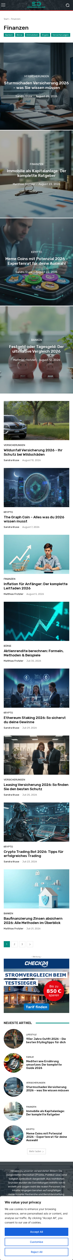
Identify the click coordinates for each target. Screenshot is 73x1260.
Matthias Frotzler (13, 594)
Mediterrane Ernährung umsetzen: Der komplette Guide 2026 (44, 1065)
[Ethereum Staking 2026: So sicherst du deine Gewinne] (36, 688)
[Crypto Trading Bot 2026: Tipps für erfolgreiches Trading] (36, 822)
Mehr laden (35, 1151)
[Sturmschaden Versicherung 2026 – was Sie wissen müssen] (36, 86)
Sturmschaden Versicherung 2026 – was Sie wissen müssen (47, 1088)
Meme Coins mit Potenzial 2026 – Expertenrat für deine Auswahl (46, 1137)
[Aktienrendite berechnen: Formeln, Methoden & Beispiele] (36, 621)
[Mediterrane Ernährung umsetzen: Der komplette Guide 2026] (13, 1063)
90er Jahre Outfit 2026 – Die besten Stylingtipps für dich (46, 1040)
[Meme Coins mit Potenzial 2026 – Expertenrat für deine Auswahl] (36, 262)
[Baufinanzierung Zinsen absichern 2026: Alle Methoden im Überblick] (36, 888)
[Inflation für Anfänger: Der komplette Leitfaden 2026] (36, 554)
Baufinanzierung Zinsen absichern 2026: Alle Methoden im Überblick (33, 920)
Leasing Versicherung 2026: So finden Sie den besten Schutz (36, 787)
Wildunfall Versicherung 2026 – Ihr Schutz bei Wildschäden (33, 452)
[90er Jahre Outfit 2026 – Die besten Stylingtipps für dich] (13, 1039)
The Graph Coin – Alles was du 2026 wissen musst (34, 519)
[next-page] (30, 944)
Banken (9, 34)
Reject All (36, 1251)
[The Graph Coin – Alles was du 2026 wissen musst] (36, 487)
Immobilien (32, 34)
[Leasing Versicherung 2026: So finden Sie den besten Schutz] (36, 755)
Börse (19, 34)
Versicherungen (61, 34)
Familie (30, 1057)
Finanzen (36, 164)
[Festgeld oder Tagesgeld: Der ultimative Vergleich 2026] (36, 350)
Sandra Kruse (11, 460)
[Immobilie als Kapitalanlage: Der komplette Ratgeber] (36, 174)
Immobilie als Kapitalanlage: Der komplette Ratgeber (45, 1112)
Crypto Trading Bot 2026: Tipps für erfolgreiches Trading (33, 854)
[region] (36, 1228)
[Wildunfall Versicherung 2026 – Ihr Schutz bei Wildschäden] (36, 420)
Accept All (36, 1231)
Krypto (45, 34)
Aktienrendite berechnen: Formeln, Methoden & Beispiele (34, 653)
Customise (36, 1241)
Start (6, 19)
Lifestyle (31, 1035)
